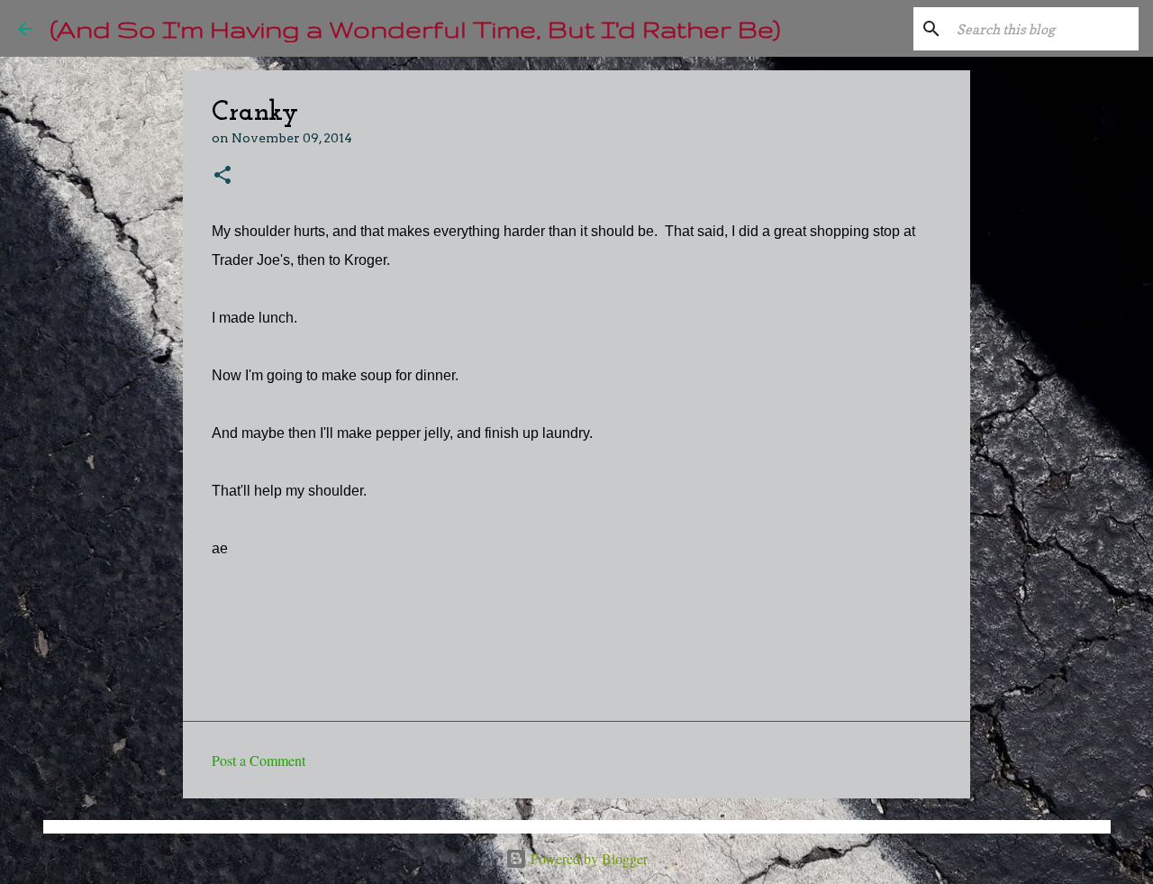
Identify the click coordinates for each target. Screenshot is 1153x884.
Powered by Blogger (587, 858)
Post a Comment (258, 760)
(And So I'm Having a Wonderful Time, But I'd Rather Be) (415, 28)
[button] (222, 176)
